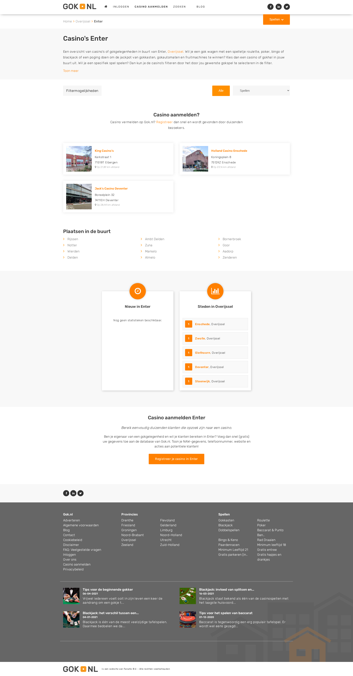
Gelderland (168, 525)
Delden (72, 257)
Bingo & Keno (228, 540)
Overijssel (83, 21)
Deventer (202, 367)
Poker (261, 525)
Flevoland (167, 520)
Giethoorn (202, 353)
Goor (226, 245)
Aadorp (228, 251)
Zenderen (230, 257)
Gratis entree (267, 550)
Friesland (128, 525)
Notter (72, 245)
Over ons (69, 559)
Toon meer (71, 71)
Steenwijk (202, 381)
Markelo (151, 251)
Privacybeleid (73, 569)
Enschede (202, 324)
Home (67, 21)
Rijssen (72, 239)
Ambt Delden (154, 239)
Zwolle (200, 338)
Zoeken (179, 6)
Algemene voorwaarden (81, 525)
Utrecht (166, 540)
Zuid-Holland (169, 545)
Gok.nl (68, 514)
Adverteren (71, 520)
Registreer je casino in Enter (176, 459)
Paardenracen (228, 545)
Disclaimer (71, 545)
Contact (69, 535)
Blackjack (225, 525)
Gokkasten (226, 520)
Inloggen (121, 6)
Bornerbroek (232, 239)
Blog (201, 6)
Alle (221, 90)
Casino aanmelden (76, 564)
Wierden (73, 251)
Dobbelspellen (228, 530)
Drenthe (127, 520)
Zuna (148, 245)
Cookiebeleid (72, 540)
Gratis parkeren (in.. (233, 555)
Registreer (164, 122)
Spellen (274, 19)
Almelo (150, 257)
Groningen (129, 530)
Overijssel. (176, 52)
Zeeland (127, 545)
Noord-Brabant (132, 535)
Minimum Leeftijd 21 (233, 550)
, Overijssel (206, 324)
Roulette (263, 520)
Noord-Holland (171, 535)
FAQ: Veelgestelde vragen (82, 550)
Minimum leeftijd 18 (271, 545)
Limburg (166, 530)
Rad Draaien (266, 540)
